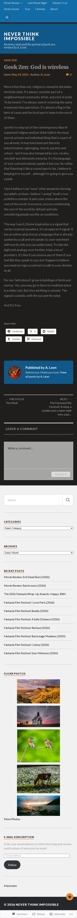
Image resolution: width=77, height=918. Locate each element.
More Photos (12, 819)
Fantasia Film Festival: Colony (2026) (26, 644)
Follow (12, 864)
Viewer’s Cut (59, 2)
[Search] (7, 17)
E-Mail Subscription (19, 837)
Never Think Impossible (21, 36)
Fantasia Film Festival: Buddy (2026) (26, 610)
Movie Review (12, 2)
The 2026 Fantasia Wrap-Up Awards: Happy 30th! (35, 594)
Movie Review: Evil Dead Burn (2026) (27, 577)
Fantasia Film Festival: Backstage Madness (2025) (34, 636)
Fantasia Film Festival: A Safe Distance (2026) (32, 619)
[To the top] (69, 896)
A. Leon (45, 74)
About (54, 9)
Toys (27, 9)
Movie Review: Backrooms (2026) (25, 585)
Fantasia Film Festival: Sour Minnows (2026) (31, 653)
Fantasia (40, 9)
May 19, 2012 (20, 74)
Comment (60, 474)
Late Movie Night (37, 2)
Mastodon (10, 885)
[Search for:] (38, 499)
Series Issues (11, 9)
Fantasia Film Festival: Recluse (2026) (27, 627)
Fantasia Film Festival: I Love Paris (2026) (29, 602)
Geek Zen (10, 60)
